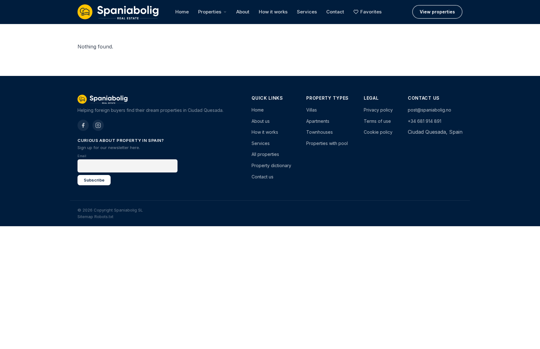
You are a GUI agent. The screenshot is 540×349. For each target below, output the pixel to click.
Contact (335, 12)
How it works (273, 12)
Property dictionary (271, 165)
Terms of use (377, 121)
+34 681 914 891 (424, 121)
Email (82, 156)
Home (182, 12)
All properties (265, 154)
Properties (209, 12)
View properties (437, 11)
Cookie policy (378, 132)
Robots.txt (103, 216)
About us (261, 121)
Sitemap (85, 216)
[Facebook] (83, 125)
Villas (311, 109)
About (242, 12)
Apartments (317, 121)
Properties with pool (327, 143)
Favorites (371, 12)
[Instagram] (98, 125)
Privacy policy (378, 109)
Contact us (262, 176)
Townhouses (319, 132)
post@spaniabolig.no (429, 109)
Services (307, 12)
